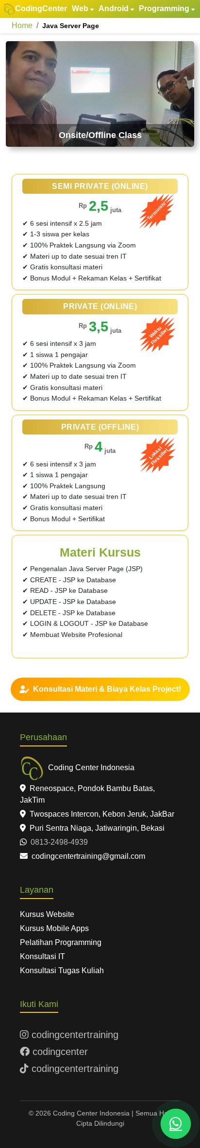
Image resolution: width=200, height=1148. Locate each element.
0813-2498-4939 (58, 842)
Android (114, 8)
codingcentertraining (73, 1034)
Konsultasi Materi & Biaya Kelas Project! (107, 689)
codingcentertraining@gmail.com (87, 856)
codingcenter (59, 1051)
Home (22, 25)
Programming (164, 8)
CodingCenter (41, 8)
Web (80, 8)
